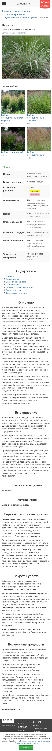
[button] (26, 57)
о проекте (37, 722)
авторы (36, 725)
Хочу (8, 167)
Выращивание (12, 279)
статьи (21, 724)
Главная (6, 11)
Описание (10, 276)
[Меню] (4, 3)
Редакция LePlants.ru (11, 709)
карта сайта (23, 727)
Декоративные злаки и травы (21, 17)
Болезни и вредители (16, 282)
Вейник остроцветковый (35, 153)
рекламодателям (40, 729)
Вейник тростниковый (12, 152)
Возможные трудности (17, 293)
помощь (21, 730)
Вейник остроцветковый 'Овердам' (35, 118)
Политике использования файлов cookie (35, 741)
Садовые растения (15, 14)
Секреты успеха (13, 290)
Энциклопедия (22, 11)
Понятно (26, 747)
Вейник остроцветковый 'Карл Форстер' (12, 118)
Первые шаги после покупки (19, 287)
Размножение (12, 284)
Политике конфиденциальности (26, 743)
